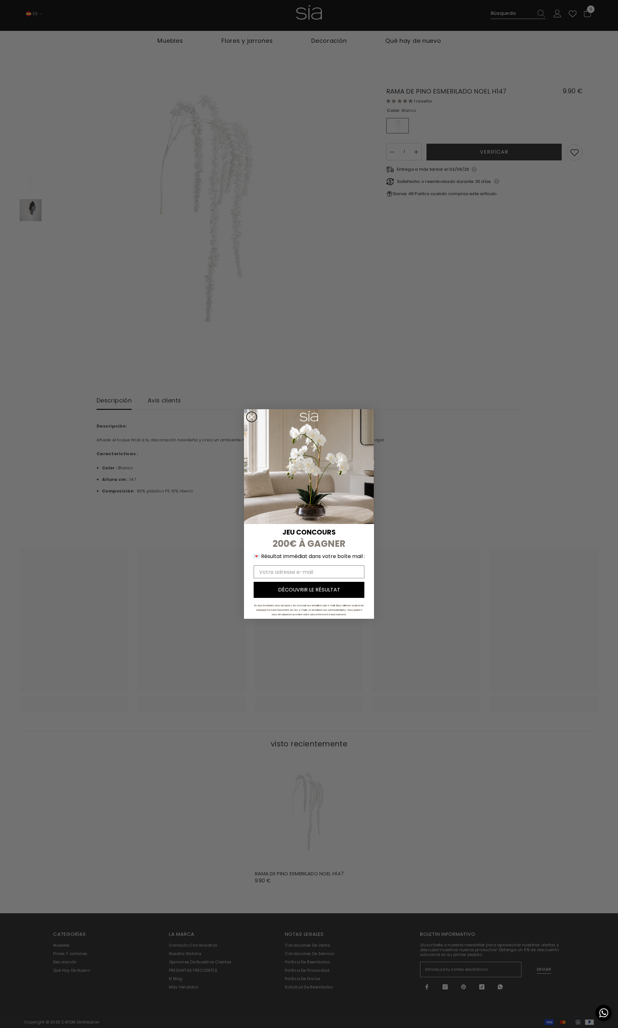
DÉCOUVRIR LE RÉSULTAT (309, 589)
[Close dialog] (252, 417)
